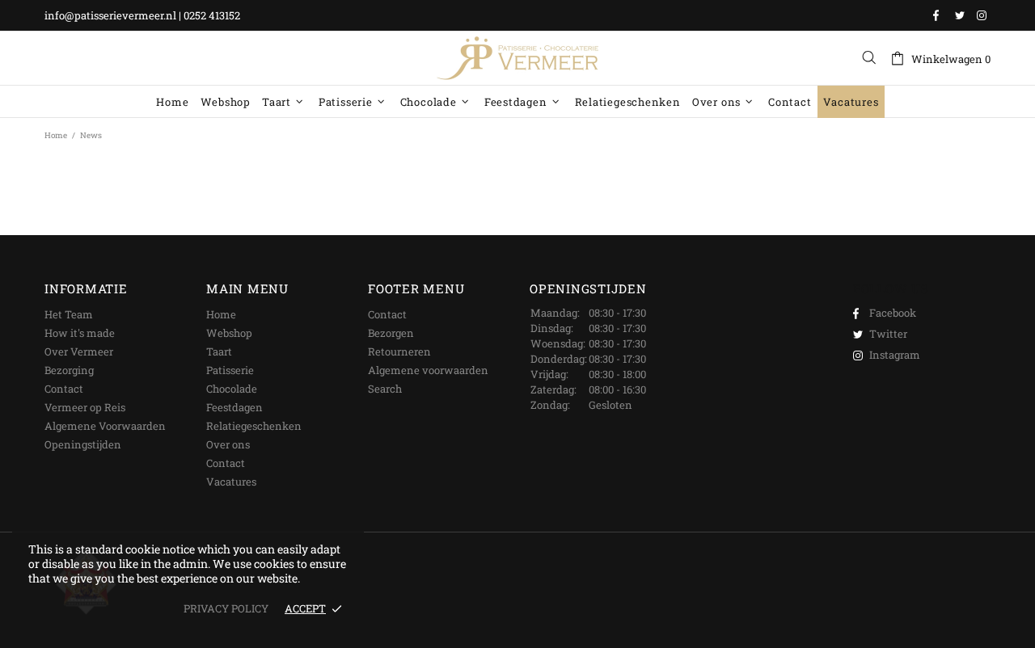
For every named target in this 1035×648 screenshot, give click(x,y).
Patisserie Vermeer (517, 58)
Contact (63, 388)
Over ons (228, 444)
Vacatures (231, 481)
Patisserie (230, 370)
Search (385, 388)
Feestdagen (234, 407)
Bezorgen (391, 333)
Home (55, 135)
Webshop (229, 333)
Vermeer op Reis (84, 407)
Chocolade (231, 388)
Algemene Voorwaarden (105, 426)
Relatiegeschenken (254, 426)
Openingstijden (82, 444)
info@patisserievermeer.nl (110, 16)
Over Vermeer (78, 351)
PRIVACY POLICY (226, 609)
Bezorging (69, 370)
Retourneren (399, 351)
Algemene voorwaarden (428, 370)
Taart (219, 351)
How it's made (79, 333)
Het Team (68, 314)
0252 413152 (212, 16)
